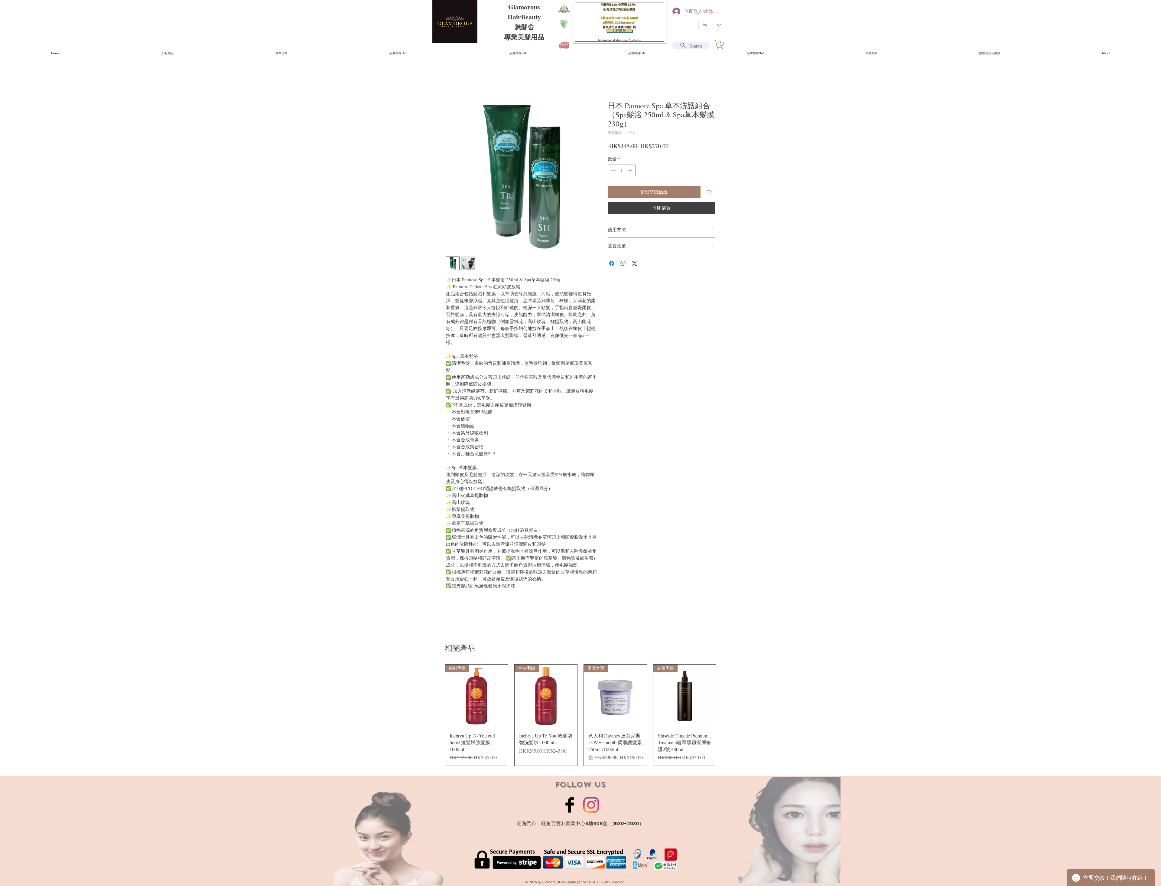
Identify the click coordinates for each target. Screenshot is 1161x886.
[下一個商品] (725, 718)
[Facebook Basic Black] (569, 811)
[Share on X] (634, 263)
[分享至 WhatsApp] (623, 263)
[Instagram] (591, 811)
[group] (580, 718)
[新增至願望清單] (709, 192)
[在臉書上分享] (611, 263)
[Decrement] (613, 170)
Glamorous (524, 7)
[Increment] (631, 170)
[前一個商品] (436, 718)
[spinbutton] (622, 170)
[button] (719, 44)
